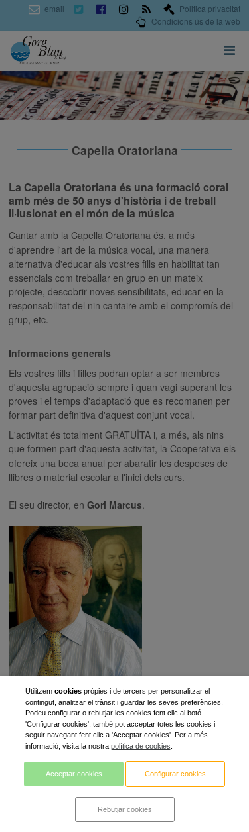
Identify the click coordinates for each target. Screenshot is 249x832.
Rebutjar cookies (125, 809)
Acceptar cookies (74, 774)
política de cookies (141, 746)
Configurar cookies (175, 774)
